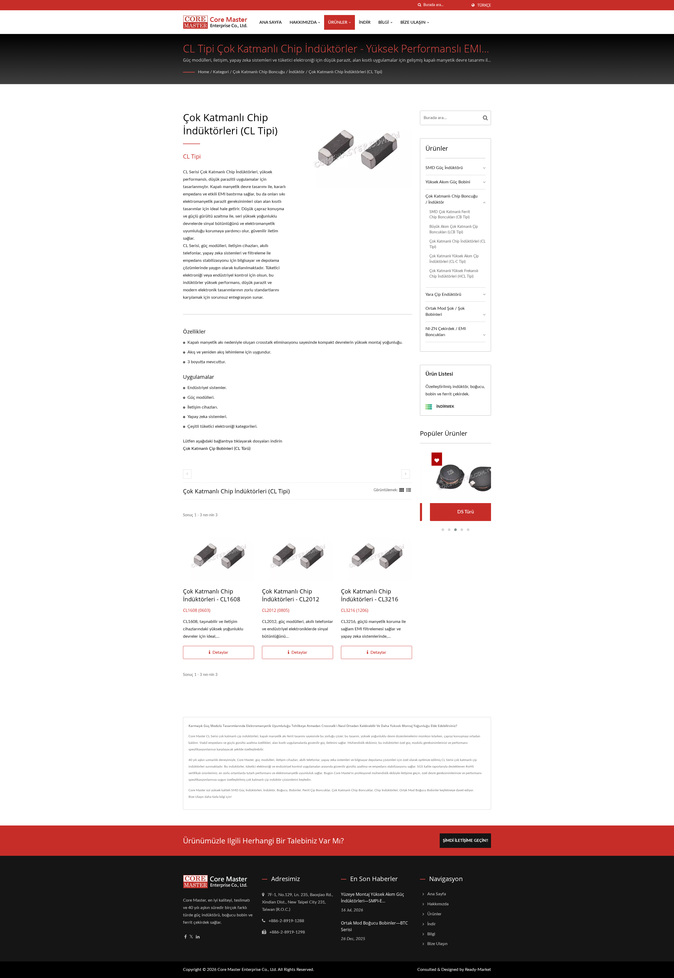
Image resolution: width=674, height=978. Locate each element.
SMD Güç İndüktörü (444, 168)
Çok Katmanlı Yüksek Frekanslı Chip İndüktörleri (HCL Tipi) (453, 273)
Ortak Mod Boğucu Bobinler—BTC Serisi (374, 926)
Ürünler (338, 22)
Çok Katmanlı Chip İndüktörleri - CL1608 (211, 595)
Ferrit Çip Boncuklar (316, 790)
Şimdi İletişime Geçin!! (465, 841)
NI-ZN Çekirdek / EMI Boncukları (445, 332)
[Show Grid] (401, 490)
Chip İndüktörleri (386, 790)
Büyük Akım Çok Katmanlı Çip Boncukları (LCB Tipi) (453, 229)
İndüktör (269, 790)
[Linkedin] (198, 937)
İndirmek (444, 406)
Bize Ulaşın (413, 22)
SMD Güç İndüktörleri (246, 790)
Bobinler (295, 790)
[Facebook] (185, 937)
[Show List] (408, 490)
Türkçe (484, 5)
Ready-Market (478, 969)
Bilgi (384, 22)
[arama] (419, 5)
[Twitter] (191, 937)
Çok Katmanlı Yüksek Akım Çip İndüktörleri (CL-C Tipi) (454, 259)
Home (203, 72)
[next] (406, 474)
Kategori (221, 72)
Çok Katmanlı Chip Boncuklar (352, 790)
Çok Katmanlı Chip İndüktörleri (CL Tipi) (345, 72)
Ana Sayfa (270, 22)
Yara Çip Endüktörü (443, 294)
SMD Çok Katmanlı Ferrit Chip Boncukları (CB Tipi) (449, 214)
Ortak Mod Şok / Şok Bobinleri (445, 311)
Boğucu (282, 790)
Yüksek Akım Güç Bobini (447, 182)
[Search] (485, 118)
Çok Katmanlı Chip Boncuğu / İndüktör (269, 72)
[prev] (187, 474)
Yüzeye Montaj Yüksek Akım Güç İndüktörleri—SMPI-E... (372, 897)
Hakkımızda (304, 22)
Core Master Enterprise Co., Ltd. (247, 969)
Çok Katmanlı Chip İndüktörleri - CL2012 (290, 595)
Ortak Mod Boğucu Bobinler (419, 790)
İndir (364, 22)
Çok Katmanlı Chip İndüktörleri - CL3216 (369, 595)
